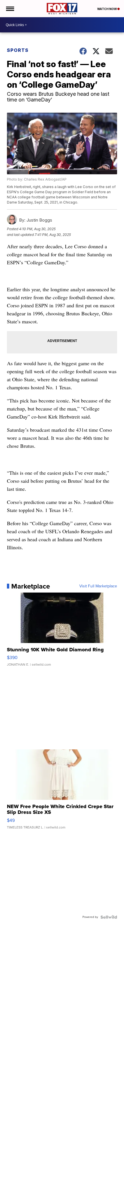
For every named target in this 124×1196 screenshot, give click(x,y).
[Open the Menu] (9, 8)
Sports (18, 50)
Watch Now (107, 9)
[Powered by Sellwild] (108, 917)
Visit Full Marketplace (98, 586)
